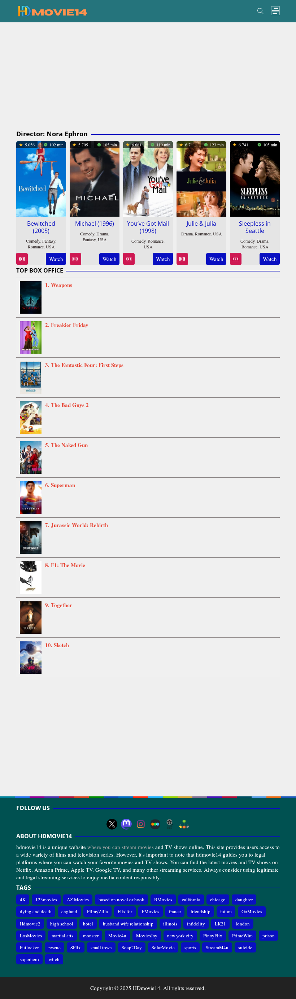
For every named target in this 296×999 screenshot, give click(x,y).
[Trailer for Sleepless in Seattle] (235, 259)
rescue (54, 947)
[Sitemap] (184, 824)
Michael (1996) (94, 223)
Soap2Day (132, 947)
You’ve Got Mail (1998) (148, 227)
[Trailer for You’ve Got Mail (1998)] (129, 259)
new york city (180, 935)
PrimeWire (242, 935)
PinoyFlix (212, 935)
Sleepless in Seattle (255, 227)
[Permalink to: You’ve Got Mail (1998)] (148, 177)
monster (91, 935)
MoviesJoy (146, 935)
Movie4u (117, 935)
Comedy (33, 241)
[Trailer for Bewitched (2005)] (22, 259)
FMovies (150, 911)
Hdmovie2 (30, 923)
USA (50, 246)
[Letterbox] (155, 824)
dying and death (36, 911)
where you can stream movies (120, 846)
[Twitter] (111, 824)
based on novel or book (121, 899)
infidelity (196, 923)
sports (190, 947)
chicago (218, 899)
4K (23, 899)
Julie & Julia (201, 223)
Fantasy (48, 241)
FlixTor (125, 911)
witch (54, 959)
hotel (88, 923)
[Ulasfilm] (169, 824)
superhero (29, 959)
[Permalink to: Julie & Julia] (201, 177)
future (226, 911)
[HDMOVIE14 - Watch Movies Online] (52, 10)
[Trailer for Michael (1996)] (75, 259)
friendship (200, 911)
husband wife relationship (128, 923)
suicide (245, 947)
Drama (102, 234)
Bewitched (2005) (41, 227)
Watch (56, 258)
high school (61, 923)
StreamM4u (217, 947)
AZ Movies (78, 899)
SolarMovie (163, 947)
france (175, 911)
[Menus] (275, 11)
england (69, 911)
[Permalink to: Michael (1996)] (94, 177)
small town (101, 947)
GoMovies (251, 911)
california (191, 899)
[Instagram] (140, 824)
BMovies (163, 899)
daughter (244, 899)
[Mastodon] (126, 824)
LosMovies (31, 935)
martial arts (62, 935)
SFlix (75, 947)
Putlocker (29, 947)
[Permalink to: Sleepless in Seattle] (255, 177)
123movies (46, 899)
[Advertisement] (148, 76)
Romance (36, 246)
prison (268, 935)
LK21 (220, 923)
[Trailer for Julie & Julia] (182, 259)
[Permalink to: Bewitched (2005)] (41, 177)
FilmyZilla (97, 911)
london (243, 923)
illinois (170, 923)
